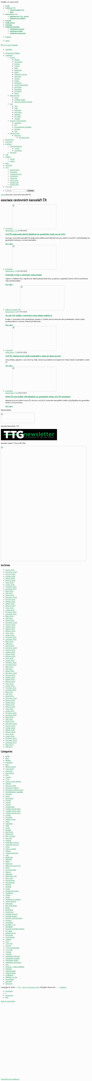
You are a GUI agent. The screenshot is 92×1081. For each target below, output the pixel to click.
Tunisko (8, 952)
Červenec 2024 (11, 622)
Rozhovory (9, 912)
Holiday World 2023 (13, 811)
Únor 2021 (9, 709)
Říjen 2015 (9, 744)
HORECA (8, 157)
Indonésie (17, 110)
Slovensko (18, 87)
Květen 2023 (10, 652)
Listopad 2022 (10, 664)
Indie (16, 108)
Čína (16, 106)
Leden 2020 (10, 736)
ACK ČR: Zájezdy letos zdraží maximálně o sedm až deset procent (33, 356)
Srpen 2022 (9, 671)
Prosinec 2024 (10, 612)
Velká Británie (10, 971)
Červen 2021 (10, 700)
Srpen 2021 (9, 696)
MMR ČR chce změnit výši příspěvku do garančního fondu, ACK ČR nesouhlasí (37, 396)
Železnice (13, 152)
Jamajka (17, 129)
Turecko (8, 954)
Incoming (8, 817)
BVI (15, 125)
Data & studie (10, 785)
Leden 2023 (10, 660)
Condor (17, 148)
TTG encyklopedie (12, 948)
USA (15, 131)
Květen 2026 (10, 576)
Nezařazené (10, 880)
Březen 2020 (10, 732)
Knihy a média (10, 849)
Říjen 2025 (9, 591)
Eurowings (18, 150)
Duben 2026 (10, 578)
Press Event (14, 180)
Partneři (8, 21)
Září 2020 (9, 719)
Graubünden (10, 807)
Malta (16, 72)
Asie (11, 104)
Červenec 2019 (11, 740)
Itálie (16, 68)
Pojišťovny (9, 893)
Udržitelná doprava (17, 29)
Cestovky (8, 142)
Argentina (17, 123)
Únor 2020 (9, 734)
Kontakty (8, 25)
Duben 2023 (10, 654)
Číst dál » (9, 244)
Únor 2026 (9, 582)
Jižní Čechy (9, 832)
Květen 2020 (10, 728)
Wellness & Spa (11, 977)
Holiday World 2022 (13, 809)
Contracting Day (16, 174)
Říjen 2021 (9, 692)
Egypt (7, 796)
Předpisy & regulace (13, 899)
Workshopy (9, 979)
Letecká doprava (16, 146)
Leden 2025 (10, 610)
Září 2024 (9, 618)
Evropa (12, 57)
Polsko (16, 81)
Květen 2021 (10, 702)
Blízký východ (15, 95)
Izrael (16, 98)
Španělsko (18, 89)
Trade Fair (13, 178)
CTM (7, 779)
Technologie (10, 937)
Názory (8, 872)
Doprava (8, 144)
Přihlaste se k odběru (18, 18)
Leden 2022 (10, 686)
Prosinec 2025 (10, 587)
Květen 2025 (10, 601)
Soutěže (8, 165)
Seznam (8, 920)
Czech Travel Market (13, 781)
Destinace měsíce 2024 (14, 790)
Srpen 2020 (9, 721)
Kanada (8, 840)
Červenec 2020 (11, 723)
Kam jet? (8, 838)
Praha (7, 897)
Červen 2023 (10, 650)
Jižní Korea (18, 112)
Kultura (8, 851)
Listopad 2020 (10, 715)
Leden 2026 (10, 585)
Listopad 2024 (10, 614)
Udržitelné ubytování (18, 33)
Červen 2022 (10, 675)
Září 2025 (9, 593)
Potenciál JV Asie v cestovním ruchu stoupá (23, 275)
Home (3, 194)
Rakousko (17, 83)
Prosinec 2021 (10, 688)
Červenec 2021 (11, 698)
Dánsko (17, 64)
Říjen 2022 (9, 667)
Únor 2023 (9, 658)
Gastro (12, 161)
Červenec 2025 (11, 597)
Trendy (8, 945)
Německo (17, 76)
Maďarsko (18, 70)
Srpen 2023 (9, 645)
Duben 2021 (10, 704)
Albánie (17, 60)
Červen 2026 (10, 574)
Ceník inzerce (10, 23)
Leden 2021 (10, 711)
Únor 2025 (9, 608)
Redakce (63, 987)
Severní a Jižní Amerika (18, 121)
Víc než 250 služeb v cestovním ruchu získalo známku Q (28, 315)
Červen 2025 (10, 599)
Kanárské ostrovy (20, 74)
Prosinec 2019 (10, 738)
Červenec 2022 (11, 673)
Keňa (7, 847)
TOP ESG (8, 943)
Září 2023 (9, 643)
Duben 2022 (10, 679)
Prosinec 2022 (10, 662)
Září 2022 (9, 669)
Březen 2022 (10, 681)
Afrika (7, 756)
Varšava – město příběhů (14, 967)
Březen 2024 (10, 631)
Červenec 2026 (11, 572)
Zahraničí (9, 55)
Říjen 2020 (9, 717)
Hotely (12, 159)
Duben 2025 (10, 603)
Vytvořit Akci (14, 184)
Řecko (16, 93)
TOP (7, 941)
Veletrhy (8, 969)
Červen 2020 (10, 726)
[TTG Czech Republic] (9, 45)
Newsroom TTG (11, 230)
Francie (17, 66)
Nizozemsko (10, 882)
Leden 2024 (10, 635)
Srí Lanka (17, 116)
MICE (11, 12)
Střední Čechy (10, 933)
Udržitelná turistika (12, 27)
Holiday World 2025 (13, 813)
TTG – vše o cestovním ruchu (28, 987)
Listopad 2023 (10, 639)
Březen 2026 (10, 580)
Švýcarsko (18, 91)
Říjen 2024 (9, 616)
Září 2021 (9, 694)
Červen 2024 (10, 624)
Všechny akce (15, 170)
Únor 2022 (9, 683)
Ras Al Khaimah (11, 906)
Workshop (13, 172)
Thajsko (17, 119)
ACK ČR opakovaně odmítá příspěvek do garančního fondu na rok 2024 (35, 234)
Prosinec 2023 (10, 637)
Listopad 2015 (10, 742)
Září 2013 (9, 747)
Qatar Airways (10, 901)
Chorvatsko (18, 62)
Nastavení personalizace (10, 1079)
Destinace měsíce (12, 788)
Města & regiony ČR (13, 866)
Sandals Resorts (11, 914)
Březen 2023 (10, 656)
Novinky (8, 887)
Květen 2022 (10, 677)
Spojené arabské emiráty (23, 102)
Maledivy (17, 114)
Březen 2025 (10, 605)
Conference (14, 176)
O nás (7, 6)
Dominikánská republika (22, 127)
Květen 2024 (10, 627)
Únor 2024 (9, 633)
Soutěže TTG (10, 924)
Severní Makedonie (21, 85)
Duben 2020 (10, 730)
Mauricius (17, 135)
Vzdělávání (9, 975)
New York (9, 878)
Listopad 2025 (10, 589)
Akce (7, 758)
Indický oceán (15, 133)
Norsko (17, 79)
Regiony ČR (9, 140)
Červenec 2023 (11, 648)
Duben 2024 (10, 629)
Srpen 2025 (9, 595)
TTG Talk (8, 187)
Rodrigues (9, 910)
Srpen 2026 (9, 570)
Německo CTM (10, 876)
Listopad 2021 (10, 690)
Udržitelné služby (16, 31)
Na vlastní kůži (24, 138)
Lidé (6, 155)
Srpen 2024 (9, 620)
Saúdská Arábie (19, 100)
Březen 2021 (10, 707)
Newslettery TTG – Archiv (19, 16)
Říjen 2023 (9, 641)
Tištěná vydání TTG (17, 10)
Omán (7, 889)
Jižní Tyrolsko (10, 836)
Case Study (9, 769)
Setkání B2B (14, 182)
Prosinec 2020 (10, 713)
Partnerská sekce (12, 891)
